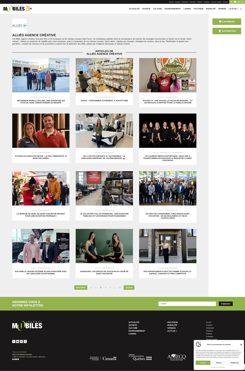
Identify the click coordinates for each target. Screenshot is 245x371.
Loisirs (187, 9)
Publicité (199, 1)
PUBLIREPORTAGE (45, 97)
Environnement (173, 9)
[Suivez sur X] (25, 341)
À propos (177, 1)
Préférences (235, 363)
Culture (157, 9)
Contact (225, 1)
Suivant (129, 287)
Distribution (185, 1)
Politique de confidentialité (218, 367)
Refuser (219, 363)
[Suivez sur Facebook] (13, 341)
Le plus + (233, 9)
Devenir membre (216, 1)
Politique (199, 9)
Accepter (203, 363)
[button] (241, 345)
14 (120, 287)
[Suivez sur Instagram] (21, 341)
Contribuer (207, 1)
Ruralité (211, 9)
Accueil (171, 1)
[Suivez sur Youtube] (17, 341)
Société (146, 9)
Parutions (193, 1)
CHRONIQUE (164, 152)
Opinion (222, 9)
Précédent (80, 287)
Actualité (134, 9)
